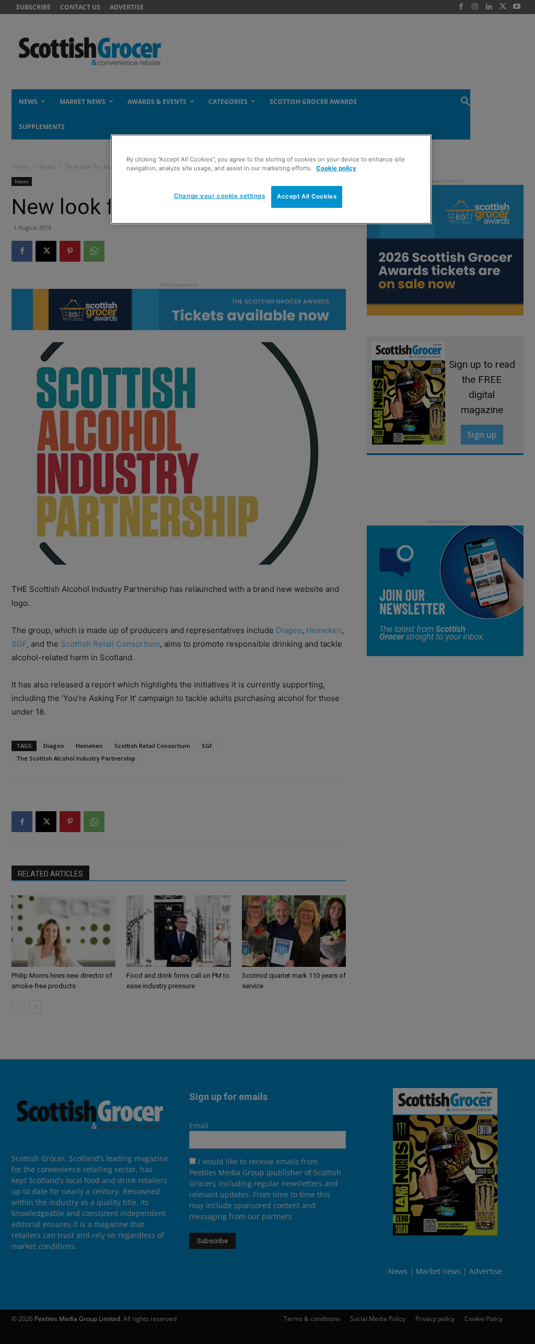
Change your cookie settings (219, 196)
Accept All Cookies (306, 196)
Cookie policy (336, 168)
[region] (271, 179)
